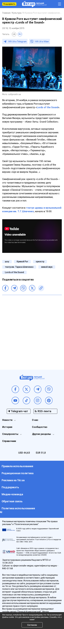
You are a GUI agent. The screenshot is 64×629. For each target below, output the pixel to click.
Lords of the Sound (47, 107)
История (7, 427)
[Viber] (23, 288)
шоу (7, 261)
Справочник (9, 441)
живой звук (47, 267)
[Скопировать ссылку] (41, 288)
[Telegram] (14, 288)
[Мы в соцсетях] (15, 389)
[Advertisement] (32, 330)
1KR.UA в (17, 41)
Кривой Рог (22, 261)
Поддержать (9, 4)
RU (20, 34)
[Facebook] (5, 288)
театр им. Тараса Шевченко (19, 267)
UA (14, 34)
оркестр (40, 261)
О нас (35, 420)
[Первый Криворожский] (34, 4)
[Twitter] (32, 288)
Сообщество (39, 427)
